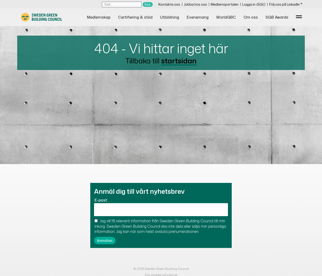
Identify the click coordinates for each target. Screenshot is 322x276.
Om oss (251, 17)
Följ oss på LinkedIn (284, 4)
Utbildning (169, 17)
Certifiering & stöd (135, 17)
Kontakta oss (169, 4)
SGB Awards (276, 17)
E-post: (101, 200)
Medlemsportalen (225, 4)
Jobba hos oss (195, 4)
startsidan (179, 61)
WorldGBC (226, 17)
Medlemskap (99, 17)
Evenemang (198, 17)
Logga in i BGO (253, 4)
